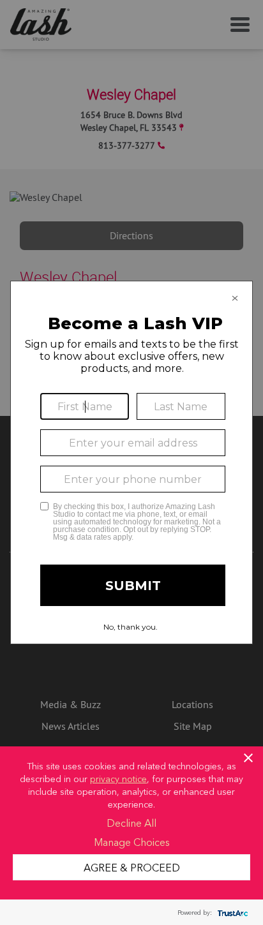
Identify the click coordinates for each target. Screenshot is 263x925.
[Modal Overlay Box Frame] (131, 462)
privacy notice (118, 778)
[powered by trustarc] (231, 912)
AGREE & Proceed (132, 867)
